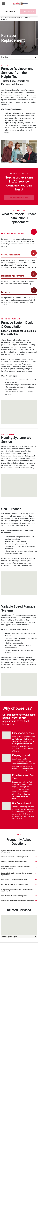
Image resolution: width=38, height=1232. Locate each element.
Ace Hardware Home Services (10, 17)
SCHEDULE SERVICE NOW (20, 197)
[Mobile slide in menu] (3, 3)
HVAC (26, 17)
